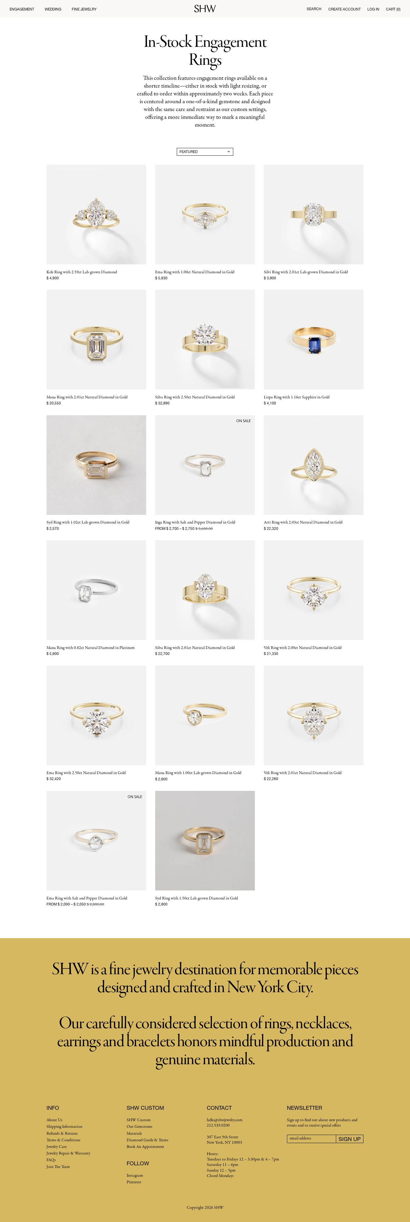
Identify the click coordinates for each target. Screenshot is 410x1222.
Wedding (53, 9)
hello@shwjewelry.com (225, 1120)
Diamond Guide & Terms (147, 1140)
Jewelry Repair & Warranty (68, 1153)
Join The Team (58, 1167)
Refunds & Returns (62, 1133)
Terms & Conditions (63, 1140)
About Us (54, 1120)
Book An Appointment (145, 1147)
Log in (373, 9)
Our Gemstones (139, 1127)
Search (314, 9)
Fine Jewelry (84, 9)
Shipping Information (64, 1127)
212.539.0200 (218, 1125)
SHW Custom (139, 1120)
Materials (134, 1133)
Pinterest (134, 1182)
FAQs (51, 1160)
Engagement (22, 9)
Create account (344, 9)
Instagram (135, 1175)
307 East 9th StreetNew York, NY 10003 (224, 1139)
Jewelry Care (57, 1147)
